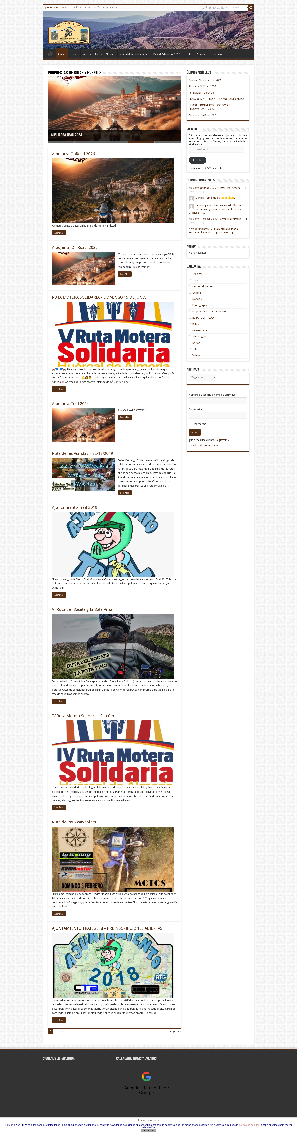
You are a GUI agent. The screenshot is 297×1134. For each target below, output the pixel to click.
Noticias (110, 54)
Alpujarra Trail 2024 (70, 403)
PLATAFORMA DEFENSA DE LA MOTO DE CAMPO (216, 98)
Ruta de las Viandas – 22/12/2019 (76, 135)
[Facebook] (206, 7)
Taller (189, 54)
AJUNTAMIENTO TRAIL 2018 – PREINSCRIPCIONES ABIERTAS (107, 928)
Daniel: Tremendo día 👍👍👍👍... (216, 197)
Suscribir (198, 160)
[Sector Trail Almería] (148, 30)
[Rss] (202, 7)
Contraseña (196, 409)
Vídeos (87, 54)
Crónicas (197, 273)
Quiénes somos (81, 7)
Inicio (50, 53)
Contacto (216, 54)
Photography (199, 305)
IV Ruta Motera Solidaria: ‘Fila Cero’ (84, 715)
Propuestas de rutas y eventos (209, 311)
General (196, 292)
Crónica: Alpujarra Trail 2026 (205, 80)
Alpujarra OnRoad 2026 (73, 153)
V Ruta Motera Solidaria (133, 54)
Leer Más (58, 232)
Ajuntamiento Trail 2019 (74, 507)
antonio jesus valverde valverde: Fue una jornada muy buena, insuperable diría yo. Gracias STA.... (216, 209)
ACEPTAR (148, 1130)
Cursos (74, 54)
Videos (196, 355)
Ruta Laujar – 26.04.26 (201, 92)
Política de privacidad (106, 7)
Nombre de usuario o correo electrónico (213, 394)
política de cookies (249, 1124)
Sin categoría (199, 336)
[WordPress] (222, 7)
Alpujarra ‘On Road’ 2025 (75, 247)
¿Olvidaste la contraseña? (203, 445)
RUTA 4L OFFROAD (203, 317)
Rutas (61, 54)
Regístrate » (222, 440)
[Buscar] (251, 8)
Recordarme (199, 423)
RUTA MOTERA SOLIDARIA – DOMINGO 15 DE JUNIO (99, 297)
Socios (201, 54)
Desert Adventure (202, 286)
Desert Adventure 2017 (166, 54)
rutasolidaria (199, 330)
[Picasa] (214, 7)
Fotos (98, 54)
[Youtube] (218, 7)
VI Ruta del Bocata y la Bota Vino (82, 609)
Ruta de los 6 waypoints (74, 822)
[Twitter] (210, 7)
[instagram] (227, 7)
